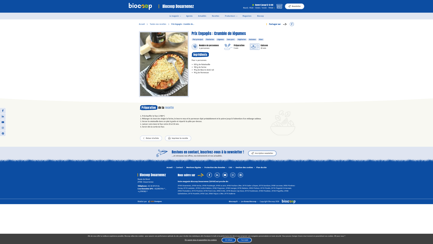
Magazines (247, 16)
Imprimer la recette (180, 138)
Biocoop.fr (233, 201)
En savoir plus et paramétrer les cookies (201, 240)
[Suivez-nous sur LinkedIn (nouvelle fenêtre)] (3, 116)
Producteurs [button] (230, 16)
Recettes (215, 16)
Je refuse (228, 240)
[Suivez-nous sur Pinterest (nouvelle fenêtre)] (3, 133)
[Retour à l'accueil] (140, 6)
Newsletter (296, 6)
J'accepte (244, 240)
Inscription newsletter (264, 153)
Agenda (189, 16)
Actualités (202, 16)
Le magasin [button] (174, 16)
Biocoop (260, 16)
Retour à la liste (152, 138)
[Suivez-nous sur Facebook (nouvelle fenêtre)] (3, 111)
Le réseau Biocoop (248, 201)
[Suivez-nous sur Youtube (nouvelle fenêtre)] (3, 122)
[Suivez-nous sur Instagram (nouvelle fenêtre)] (3, 127)
